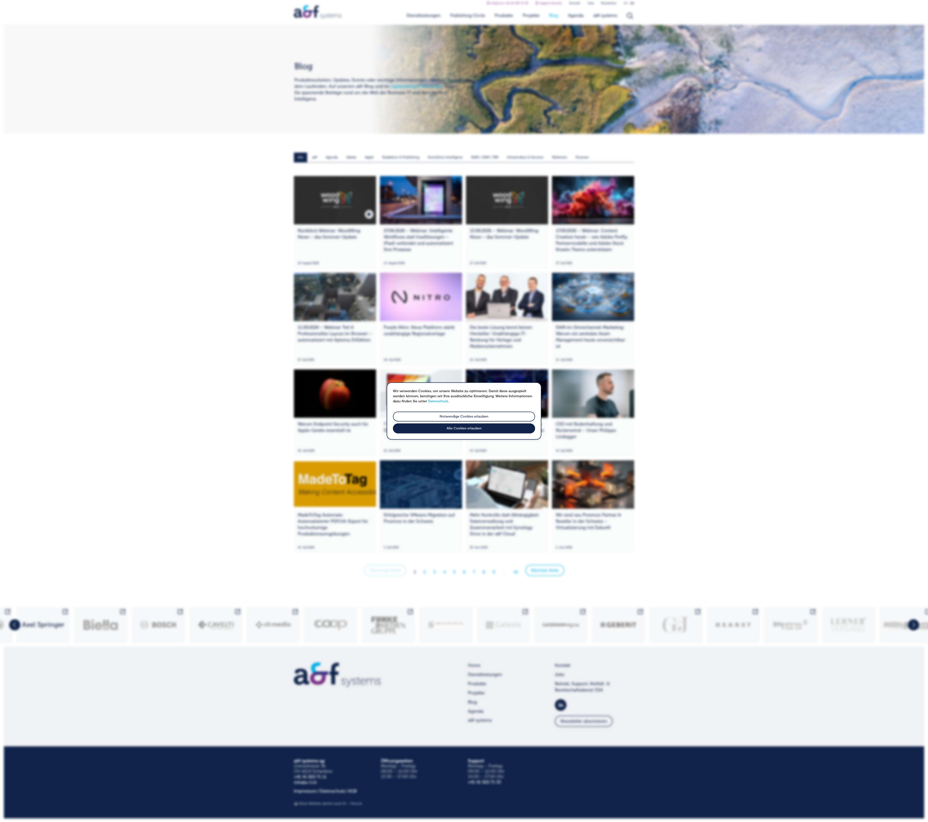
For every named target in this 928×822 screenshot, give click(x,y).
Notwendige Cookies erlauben (464, 416)
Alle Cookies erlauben (464, 428)
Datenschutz (438, 401)
